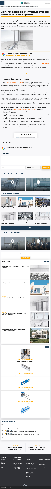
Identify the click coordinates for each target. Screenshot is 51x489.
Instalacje (2, 464)
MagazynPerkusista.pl (30, 464)
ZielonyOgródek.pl (16, 467)
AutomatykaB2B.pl (29, 472)
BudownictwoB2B (9, 430)
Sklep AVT (11, 487)
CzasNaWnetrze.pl (16, 468)
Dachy (2, 462)
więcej (47, 261)
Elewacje (12, 6)
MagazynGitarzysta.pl (30, 463)
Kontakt (2, 468)
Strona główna (3, 459)
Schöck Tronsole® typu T (25, 389)
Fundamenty (2, 6)
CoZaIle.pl (15, 464)
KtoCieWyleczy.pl (42, 467)
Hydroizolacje (28, 6)
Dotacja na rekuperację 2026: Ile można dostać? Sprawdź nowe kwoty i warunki (21, 431)
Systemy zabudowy (34, 6)
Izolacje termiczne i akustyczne (19, 6)
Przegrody (2, 460)
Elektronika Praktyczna (30, 473)
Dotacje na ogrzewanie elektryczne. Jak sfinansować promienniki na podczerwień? (22, 428)
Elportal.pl (28, 474)
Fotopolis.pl (41, 462)
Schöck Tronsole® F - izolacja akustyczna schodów (25, 417)
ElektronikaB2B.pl (29, 471)
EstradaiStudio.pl (29, 466)
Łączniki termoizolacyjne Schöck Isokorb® (25, 361)
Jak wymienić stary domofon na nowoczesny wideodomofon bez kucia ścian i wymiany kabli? (24, 424)
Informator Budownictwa (17, 466)
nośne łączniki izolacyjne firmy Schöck (14, 82)
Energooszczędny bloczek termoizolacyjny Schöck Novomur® (25, 375)
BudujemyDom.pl (16, 462)
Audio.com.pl (28, 462)
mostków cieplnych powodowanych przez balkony (24, 109)
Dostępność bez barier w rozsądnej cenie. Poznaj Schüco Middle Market (19, 437)
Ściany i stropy (7, 6)
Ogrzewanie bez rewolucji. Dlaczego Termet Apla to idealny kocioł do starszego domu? (22, 434)
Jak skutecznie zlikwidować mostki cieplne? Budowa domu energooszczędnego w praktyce (13, 330)
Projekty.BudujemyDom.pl (17, 463)
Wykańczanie (3, 466)
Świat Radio (28, 476)
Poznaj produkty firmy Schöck (25, 73)
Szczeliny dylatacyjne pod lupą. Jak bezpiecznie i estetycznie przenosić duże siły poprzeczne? (14, 298)
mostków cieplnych (44, 63)
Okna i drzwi (3, 463)
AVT (5, 487)
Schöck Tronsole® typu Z (25, 403)
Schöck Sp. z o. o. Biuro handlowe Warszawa (25, 253)
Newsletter (3, 467)
